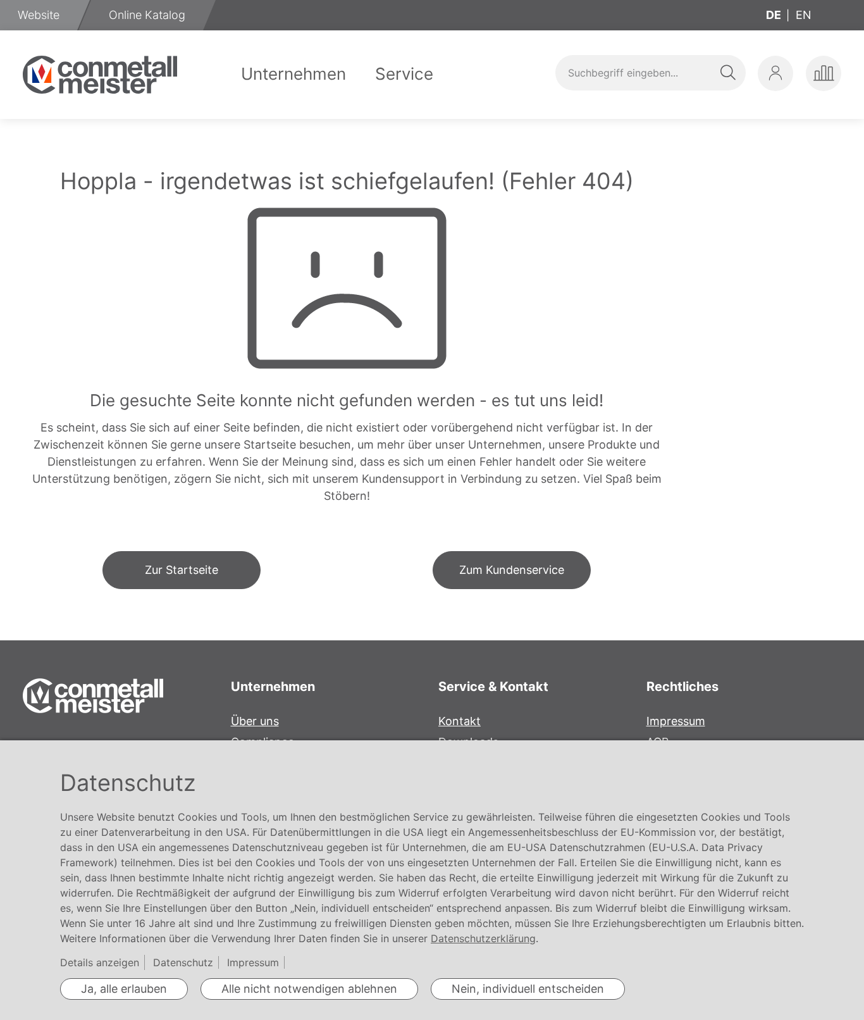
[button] (775, 73)
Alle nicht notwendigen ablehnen (309, 988)
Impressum (675, 721)
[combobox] (650, 72)
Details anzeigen (99, 962)
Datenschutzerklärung (483, 938)
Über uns (255, 721)
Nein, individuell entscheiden (528, 988)
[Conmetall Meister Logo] (100, 74)
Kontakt (459, 721)
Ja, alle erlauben (124, 988)
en (804, 15)
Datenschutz (183, 962)
